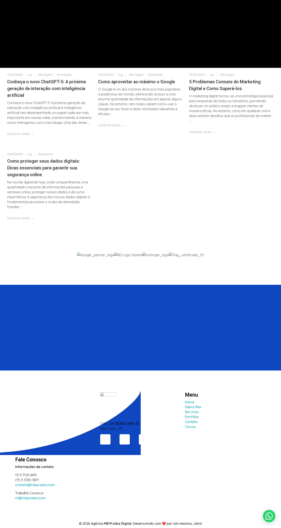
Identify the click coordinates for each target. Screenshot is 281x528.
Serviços (192, 412)
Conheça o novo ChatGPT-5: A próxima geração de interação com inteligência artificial (46, 88)
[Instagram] (105, 439)
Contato (191, 422)
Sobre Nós (193, 407)
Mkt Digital (45, 74)
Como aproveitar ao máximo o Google (136, 81)
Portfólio (192, 417)
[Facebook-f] (125, 439)
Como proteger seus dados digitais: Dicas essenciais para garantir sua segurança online (43, 168)
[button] (140, 259)
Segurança (45, 154)
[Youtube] (144, 439)
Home (189, 402)
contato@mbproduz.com (35, 485)
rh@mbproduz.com (30, 498)
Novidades (64, 74)
